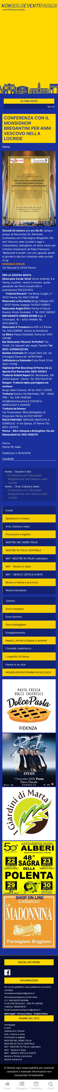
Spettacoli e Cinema (17, 518)
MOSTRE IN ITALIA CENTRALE (23, 550)
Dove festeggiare (16, 624)
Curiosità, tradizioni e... (19, 648)
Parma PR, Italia (11, 446)
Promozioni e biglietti (18, 534)
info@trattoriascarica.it (15, 401)
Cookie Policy (41, 1013)
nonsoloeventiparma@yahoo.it (19, 993)
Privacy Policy (24, 1013)
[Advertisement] (29, 48)
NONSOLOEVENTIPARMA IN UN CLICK (28, 672)
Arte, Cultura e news (18, 526)
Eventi (9, 510)
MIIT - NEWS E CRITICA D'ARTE (24, 574)
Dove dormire (14, 616)
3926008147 (20, 1006)
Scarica (18, 393)
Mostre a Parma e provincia (22, 582)
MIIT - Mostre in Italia (18, 566)
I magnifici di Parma (17, 656)
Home (7, 1088)
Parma (6, 146)
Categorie (22, 1088)
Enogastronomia (15, 632)
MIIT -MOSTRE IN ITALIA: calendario (27, 558)
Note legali (9, 1013)
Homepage (9, 1025)
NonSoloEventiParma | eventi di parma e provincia (29, 8)
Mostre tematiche (16, 590)
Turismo (10, 600)
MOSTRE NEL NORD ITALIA (22, 542)
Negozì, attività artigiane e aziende (26, 640)
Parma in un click (16, 664)
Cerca (50, 1088)
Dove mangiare (15, 608)
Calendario (36, 1088)
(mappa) (25, 304)
